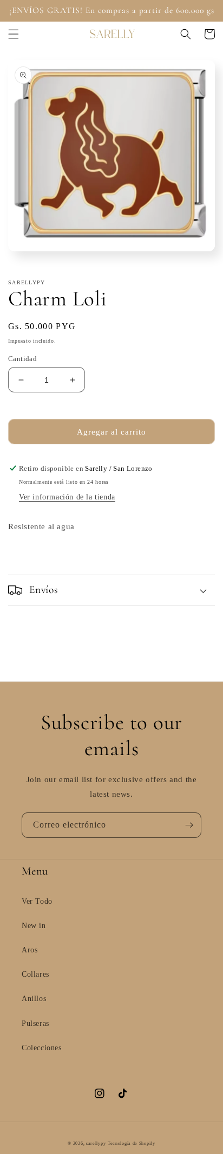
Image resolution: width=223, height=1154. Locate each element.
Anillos (34, 999)
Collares (35, 974)
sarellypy (96, 1143)
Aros (29, 950)
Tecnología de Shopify (131, 1143)
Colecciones (42, 1048)
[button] (13, 34)
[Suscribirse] (189, 825)
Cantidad (22, 359)
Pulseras (35, 1023)
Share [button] (30, 554)
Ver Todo (37, 901)
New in (34, 926)
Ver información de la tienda (67, 497)
